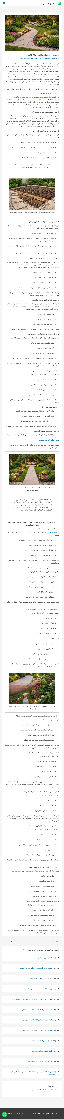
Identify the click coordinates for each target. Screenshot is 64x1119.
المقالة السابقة (56, 941)
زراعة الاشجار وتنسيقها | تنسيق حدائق (39, 989)
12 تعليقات (55, 58)
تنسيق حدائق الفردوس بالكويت (49, 440)
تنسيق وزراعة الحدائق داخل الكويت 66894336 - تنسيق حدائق (31, 999)
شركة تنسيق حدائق (31, 871)
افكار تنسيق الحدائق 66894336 (41, 1051)
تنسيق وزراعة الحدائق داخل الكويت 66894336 (36, 1030)
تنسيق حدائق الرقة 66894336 (42, 1041)
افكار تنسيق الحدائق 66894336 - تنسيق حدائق (36, 1020)
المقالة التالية (7, 941)
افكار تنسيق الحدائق (45, 958)
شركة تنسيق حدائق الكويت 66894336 (39, 1061)
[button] (4, 1114)
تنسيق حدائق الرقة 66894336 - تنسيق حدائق (37, 1010)
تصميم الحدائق (11, 329)
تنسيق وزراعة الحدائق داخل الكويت (40, 978)
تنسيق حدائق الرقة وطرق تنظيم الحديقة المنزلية (36, 968)
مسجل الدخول (44, 1090)
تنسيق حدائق (49, 3)
